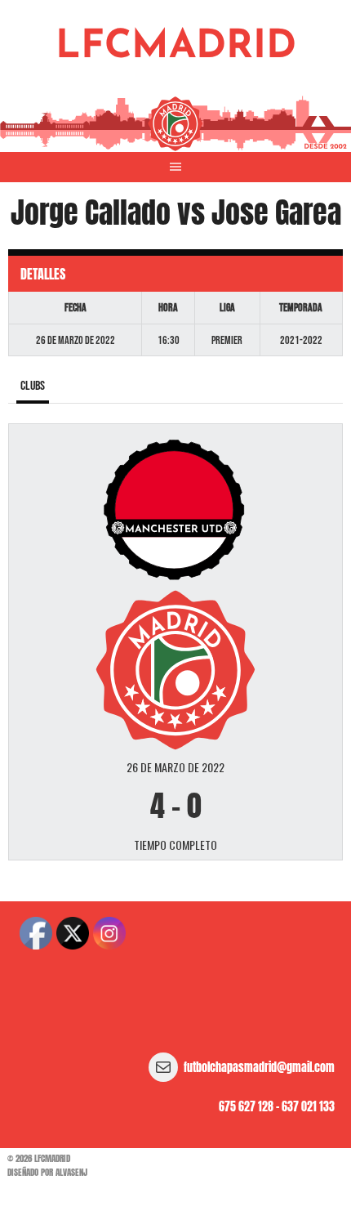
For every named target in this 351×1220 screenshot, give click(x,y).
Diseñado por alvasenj (47, 1172)
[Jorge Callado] (175, 508)
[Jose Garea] (175, 668)
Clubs (32, 386)
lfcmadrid (176, 47)
